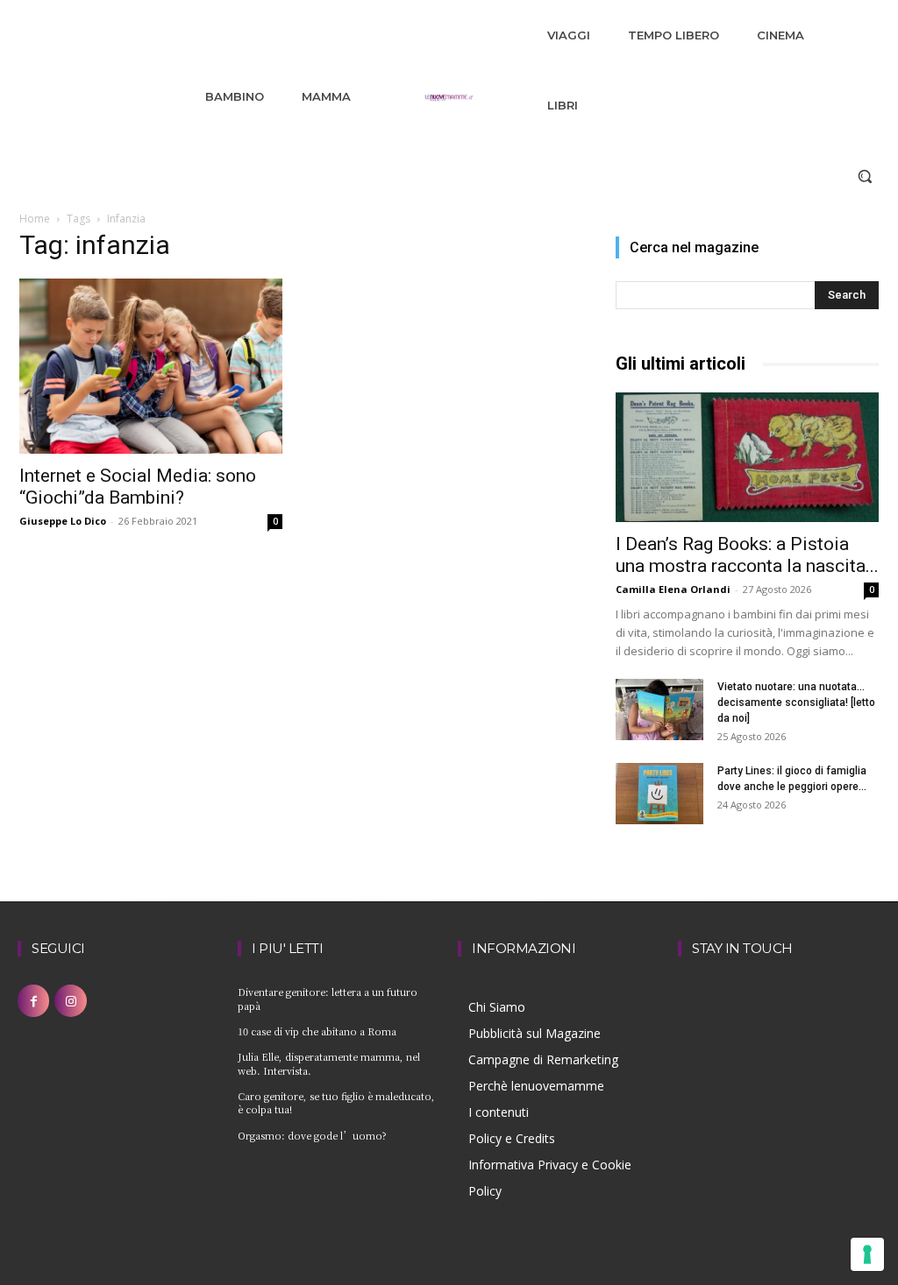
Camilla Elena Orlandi (673, 589)
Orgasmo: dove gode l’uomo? (312, 1135)
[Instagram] (70, 1000)
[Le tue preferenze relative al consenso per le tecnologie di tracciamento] (867, 1254)
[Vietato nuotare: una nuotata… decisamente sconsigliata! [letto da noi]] (659, 709)
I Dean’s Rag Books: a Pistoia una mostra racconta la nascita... (747, 554)
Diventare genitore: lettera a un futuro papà (327, 998)
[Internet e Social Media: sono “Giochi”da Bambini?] (150, 366)
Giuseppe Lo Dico (62, 520)
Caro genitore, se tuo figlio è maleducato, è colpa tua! (336, 1102)
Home (34, 218)
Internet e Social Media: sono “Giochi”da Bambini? (137, 486)
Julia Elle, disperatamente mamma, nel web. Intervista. (329, 1063)
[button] (864, 176)
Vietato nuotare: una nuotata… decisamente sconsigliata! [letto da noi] (796, 702)
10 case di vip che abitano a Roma (317, 1031)
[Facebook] (33, 1000)
